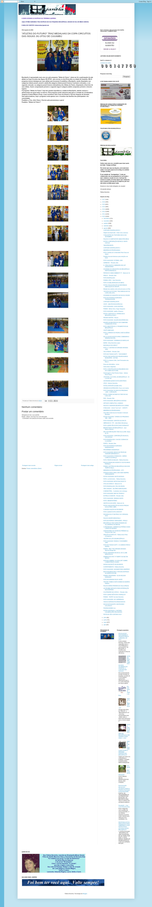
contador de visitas (105, 63)
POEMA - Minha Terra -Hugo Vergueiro (114, 309)
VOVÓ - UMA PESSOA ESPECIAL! (113, 304)
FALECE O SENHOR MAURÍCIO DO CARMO (116, 405)
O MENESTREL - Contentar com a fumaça (115, 491)
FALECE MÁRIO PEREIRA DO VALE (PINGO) (116, 586)
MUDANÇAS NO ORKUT (110, 345)
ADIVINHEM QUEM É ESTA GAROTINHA (114, 381)
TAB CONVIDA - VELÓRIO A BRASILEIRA (115, 488)
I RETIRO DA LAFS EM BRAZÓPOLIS (113, 538)
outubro (106, 223)
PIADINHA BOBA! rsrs (109, 608)
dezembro (107, 218)
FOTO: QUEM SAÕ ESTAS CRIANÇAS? (114, 594)
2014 (103, 206)
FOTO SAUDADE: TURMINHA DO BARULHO (116, 340)
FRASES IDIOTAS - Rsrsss (110, 317)
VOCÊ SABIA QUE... (109, 330)
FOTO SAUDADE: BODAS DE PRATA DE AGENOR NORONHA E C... (114, 453)
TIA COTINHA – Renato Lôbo (111, 351)
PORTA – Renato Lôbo (109, 443)
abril (105, 624)
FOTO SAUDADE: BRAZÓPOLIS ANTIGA (114, 400)
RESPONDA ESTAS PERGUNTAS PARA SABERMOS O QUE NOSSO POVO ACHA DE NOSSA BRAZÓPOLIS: (124, 826)
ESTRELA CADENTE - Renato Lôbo (113, 496)
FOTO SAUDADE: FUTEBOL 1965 (113, 260)
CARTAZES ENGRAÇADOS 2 (111, 248)
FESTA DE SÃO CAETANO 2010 (112, 614)
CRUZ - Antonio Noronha (110, 383)
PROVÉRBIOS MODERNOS (111, 450)
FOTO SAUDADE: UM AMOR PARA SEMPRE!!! (116, 569)
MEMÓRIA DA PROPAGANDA (111, 250)
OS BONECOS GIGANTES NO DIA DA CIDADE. (116, 295)
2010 (103, 216)
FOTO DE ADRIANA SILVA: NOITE (112, 579)
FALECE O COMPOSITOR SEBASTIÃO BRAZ (116, 239)
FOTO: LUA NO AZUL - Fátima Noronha (114, 479)
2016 (103, 202)
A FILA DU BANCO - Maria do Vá (112, 483)
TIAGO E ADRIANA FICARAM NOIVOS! (114, 602)
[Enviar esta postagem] (45, 400)
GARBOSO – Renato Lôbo (110, 263)
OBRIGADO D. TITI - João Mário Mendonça (115, 423)
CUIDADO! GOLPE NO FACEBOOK (113, 509)
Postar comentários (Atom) (34, 468)
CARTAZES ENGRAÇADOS (111, 301)
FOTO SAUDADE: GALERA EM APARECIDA (115, 320)
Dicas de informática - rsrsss (111, 364)
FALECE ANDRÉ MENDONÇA (111, 518)
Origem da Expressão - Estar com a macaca (115, 232)
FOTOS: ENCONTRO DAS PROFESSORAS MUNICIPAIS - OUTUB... (115, 357)
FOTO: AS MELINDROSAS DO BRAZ (113, 282)
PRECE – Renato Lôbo (109, 275)
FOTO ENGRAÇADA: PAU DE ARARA (114, 486)
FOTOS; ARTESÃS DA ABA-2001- (112, 385)
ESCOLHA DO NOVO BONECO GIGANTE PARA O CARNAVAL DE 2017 (123, 636)
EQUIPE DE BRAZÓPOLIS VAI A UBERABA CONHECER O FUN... (115, 323)
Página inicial (58, 465)
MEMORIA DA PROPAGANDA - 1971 (113, 470)
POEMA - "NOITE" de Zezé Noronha (113, 597)
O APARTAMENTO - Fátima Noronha (113, 567)
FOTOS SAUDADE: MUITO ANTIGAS (113, 476)
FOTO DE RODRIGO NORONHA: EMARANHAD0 (112, 446)
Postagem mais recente (28, 465)
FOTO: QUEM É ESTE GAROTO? (112, 512)
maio (105, 622)
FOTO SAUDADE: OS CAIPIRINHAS (113, 599)
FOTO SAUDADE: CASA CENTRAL (113, 306)
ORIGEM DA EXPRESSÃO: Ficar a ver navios (116, 388)
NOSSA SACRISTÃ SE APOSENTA (113, 564)
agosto (106, 228)
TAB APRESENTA (108, 245)
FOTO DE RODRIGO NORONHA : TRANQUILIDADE (112, 298)
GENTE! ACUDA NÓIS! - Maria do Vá (113, 503)
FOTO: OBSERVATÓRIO (110, 500)
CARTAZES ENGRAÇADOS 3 (111, 230)
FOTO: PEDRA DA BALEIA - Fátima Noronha (115, 460)
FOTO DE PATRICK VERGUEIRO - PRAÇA (115, 520)
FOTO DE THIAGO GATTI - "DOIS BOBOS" (115, 354)
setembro (106, 226)
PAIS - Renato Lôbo (108, 398)
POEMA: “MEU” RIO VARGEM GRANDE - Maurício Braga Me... (115, 549)
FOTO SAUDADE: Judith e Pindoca (113, 311)
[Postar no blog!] (51, 401)
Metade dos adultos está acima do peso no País (116, 289)
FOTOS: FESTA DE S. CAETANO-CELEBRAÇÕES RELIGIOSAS (112, 611)
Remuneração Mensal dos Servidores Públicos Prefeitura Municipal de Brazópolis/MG (124, 788)
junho (105, 620)
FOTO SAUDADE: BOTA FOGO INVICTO (114, 481)
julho (105, 617)
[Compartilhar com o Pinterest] (57, 401)
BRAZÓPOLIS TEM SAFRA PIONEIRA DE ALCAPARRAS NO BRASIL (115, 523)
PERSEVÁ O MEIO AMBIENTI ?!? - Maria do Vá (116, 273)
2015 (103, 204)
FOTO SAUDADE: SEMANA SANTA (113, 498)
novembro (107, 221)
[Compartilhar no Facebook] (55, 401)
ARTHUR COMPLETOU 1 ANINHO (113, 403)
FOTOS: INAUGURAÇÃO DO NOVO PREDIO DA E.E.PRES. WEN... (116, 506)
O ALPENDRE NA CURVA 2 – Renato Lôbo (115, 592)
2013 (103, 209)
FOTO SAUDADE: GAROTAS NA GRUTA (114, 420)
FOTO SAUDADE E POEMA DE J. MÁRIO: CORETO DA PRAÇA (115, 456)
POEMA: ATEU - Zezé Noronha (112, 280)
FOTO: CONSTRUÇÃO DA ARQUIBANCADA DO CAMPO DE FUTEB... (115, 369)
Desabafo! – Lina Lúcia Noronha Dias (124, 806)
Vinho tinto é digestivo (109, 366)
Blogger (85, 893)
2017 (103, 199)
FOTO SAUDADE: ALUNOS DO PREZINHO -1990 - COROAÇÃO (115, 391)
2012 (103, 211)
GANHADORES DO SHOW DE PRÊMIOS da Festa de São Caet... (115, 531)
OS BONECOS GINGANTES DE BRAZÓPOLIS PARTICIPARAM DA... (116, 269)
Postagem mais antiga (87, 465)
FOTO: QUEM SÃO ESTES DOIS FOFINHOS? (116, 425)
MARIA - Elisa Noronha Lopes (111, 343)
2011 (103, 214)
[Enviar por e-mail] (49, 401)
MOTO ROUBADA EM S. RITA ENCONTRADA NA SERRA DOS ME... (116, 572)
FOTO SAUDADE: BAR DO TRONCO (113, 493)
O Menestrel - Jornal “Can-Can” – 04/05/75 (115, 408)
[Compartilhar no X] (53, 401)
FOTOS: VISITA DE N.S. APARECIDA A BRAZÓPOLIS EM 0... (114, 314)
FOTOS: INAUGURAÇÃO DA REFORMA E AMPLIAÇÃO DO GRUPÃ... (115, 285)
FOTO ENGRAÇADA (109, 278)
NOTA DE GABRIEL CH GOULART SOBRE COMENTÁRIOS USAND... (115, 561)
